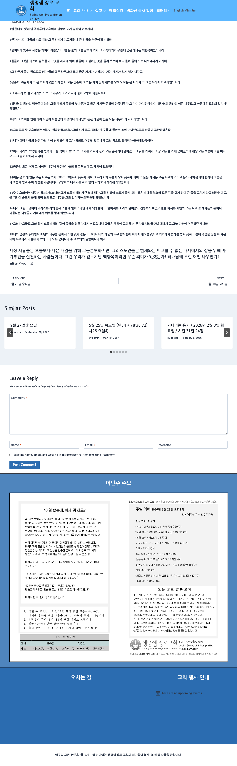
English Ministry (185, 10)
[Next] (227, 332)
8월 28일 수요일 (19, 281)
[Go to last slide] (10, 332)
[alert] (193, 693)
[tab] (111, 352)
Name (16, 444)
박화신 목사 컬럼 (140, 10)
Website (165, 444)
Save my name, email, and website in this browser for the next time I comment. (65, 454)
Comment (19, 397)
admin (95, 338)
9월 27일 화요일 (23, 325)
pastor (17, 332)
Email (90, 444)
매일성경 (116, 10)
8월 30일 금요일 (217, 281)
